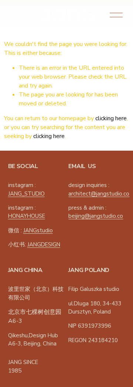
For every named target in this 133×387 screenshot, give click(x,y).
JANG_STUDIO (26, 193)
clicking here (111, 118)
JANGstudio (38, 230)
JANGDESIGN (43, 244)
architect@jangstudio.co (98, 193)
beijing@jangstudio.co (95, 216)
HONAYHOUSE (26, 216)
